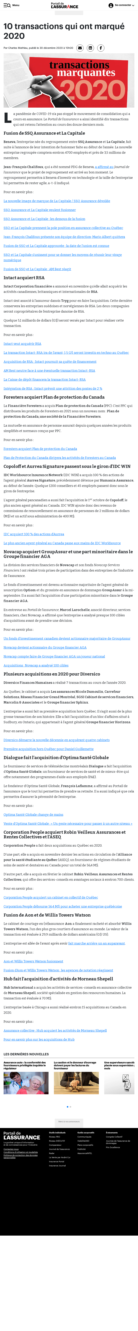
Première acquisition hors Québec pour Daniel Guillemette (49, 749)
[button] (67, 1107)
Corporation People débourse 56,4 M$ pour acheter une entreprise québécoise (63, 906)
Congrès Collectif (114, 1137)
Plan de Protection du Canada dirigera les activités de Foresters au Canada (60, 458)
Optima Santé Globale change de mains (33, 815)
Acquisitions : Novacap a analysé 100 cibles (36, 665)
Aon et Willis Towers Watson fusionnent (33, 961)
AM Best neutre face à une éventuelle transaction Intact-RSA (49, 371)
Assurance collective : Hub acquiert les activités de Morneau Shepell (55, 1031)
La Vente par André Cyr (59, 1157)
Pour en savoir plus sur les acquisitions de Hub (39, 1040)
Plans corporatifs (85, 1145)
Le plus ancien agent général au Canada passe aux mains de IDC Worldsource (62, 543)
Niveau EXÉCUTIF (57, 1141)
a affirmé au (104, 167)
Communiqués (84, 1137)
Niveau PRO (54, 1137)
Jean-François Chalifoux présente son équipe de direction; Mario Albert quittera (64, 237)
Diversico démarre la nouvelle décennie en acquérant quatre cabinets (57, 740)
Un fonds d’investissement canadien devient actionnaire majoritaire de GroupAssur (67, 639)
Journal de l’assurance (59, 1149)
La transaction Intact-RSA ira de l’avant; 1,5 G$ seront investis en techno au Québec (66, 353)
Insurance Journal (57, 1166)
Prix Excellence (113, 1147)
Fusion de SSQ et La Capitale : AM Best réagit (37, 269)
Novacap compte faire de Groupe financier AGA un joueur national (54, 657)
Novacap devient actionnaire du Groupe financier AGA (45, 648)
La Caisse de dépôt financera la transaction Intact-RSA (45, 380)
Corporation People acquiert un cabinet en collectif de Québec (51, 898)
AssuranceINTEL (84, 1153)
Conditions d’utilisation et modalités (21, 1152)
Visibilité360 (83, 1141)
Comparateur (55, 1145)
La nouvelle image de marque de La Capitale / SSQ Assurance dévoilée (57, 201)
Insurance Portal (56, 1162)
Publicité (81, 1149)
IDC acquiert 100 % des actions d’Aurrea (34, 534)
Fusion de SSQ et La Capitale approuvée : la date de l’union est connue (56, 246)
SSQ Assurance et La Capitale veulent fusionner (40, 210)
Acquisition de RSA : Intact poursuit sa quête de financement (50, 362)
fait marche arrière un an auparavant (96, 943)
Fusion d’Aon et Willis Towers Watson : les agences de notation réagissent (58, 970)
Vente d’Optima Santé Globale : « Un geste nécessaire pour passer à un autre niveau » (68, 824)
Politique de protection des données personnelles (21, 1156)
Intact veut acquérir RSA (22, 344)
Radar (51, 1153)
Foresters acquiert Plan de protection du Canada (40, 449)
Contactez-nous (11, 1149)
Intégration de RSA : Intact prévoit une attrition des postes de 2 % (53, 389)
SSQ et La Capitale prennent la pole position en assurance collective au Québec (63, 228)
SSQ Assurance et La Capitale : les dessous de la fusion (44, 219)
